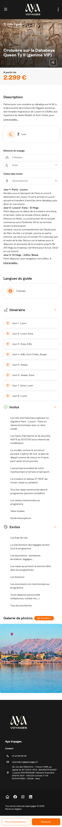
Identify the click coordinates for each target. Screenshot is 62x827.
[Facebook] (15, 797)
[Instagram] (23, 797)
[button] (10, 119)
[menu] (58, 9)
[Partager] (53, 62)
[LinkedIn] (30, 797)
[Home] (7, 797)
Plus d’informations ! (16, 821)
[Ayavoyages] (18, 722)
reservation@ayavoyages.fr (25, 762)
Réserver (46, 821)
